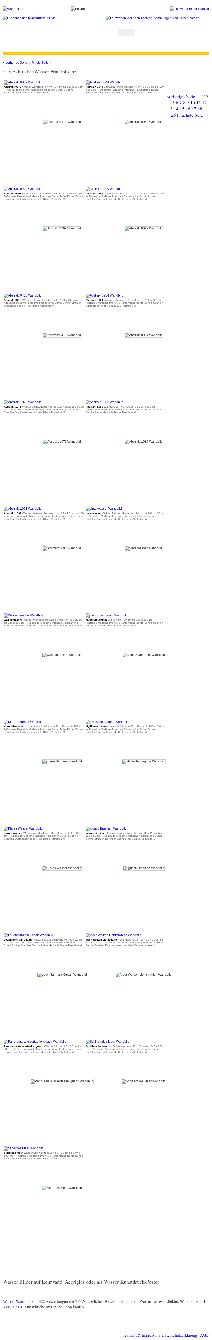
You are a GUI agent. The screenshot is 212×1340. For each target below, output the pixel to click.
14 (176, 109)
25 (173, 115)
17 (194, 109)
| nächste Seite (190, 115)
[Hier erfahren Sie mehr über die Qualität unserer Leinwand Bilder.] (175, 8)
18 (200, 109)
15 (182, 109)
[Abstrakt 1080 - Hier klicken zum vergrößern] (104, 402)
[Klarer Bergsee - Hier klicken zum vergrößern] (23, 722)
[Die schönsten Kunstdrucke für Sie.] (54, 18)
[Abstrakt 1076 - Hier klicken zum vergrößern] (23, 402)
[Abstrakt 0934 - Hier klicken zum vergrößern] (104, 295)
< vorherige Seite (15, 62)
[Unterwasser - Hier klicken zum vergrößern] (104, 508)
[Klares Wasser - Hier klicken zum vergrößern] (23, 828)
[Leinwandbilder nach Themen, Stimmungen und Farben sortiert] (157, 18)
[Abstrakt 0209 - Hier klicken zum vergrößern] (23, 189)
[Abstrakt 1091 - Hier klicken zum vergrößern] (23, 508)
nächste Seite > (40, 62)
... (205, 109)
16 (188, 109)
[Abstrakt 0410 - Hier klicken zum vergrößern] (23, 295)
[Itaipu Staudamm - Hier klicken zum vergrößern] (107, 615)
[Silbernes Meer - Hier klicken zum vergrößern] (24, 1148)
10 (192, 102)
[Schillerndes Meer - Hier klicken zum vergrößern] (108, 1041)
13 (170, 109)
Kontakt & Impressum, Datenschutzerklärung (160, 1335)
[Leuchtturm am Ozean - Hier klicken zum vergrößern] (28, 935)
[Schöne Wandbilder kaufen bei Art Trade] (37, 8)
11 (198, 102)
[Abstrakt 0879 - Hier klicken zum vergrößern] (23, 82)
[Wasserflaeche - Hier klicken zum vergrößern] (23, 615)
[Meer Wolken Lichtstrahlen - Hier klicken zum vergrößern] (113, 935)
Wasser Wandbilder (19, 1301)
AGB (204, 1335)
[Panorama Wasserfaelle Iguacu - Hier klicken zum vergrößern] (35, 1041)
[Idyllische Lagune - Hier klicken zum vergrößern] (107, 722)
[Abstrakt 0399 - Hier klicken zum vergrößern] (104, 189)
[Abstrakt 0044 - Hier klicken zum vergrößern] (104, 82)
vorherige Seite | (183, 96)
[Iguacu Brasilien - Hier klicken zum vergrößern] (106, 828)
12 (204, 102)
